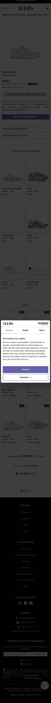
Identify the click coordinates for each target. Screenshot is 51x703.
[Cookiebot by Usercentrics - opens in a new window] (38, 323)
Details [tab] (25, 330)
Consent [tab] (9, 330)
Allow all (25, 369)
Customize (24, 377)
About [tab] (41, 330)
